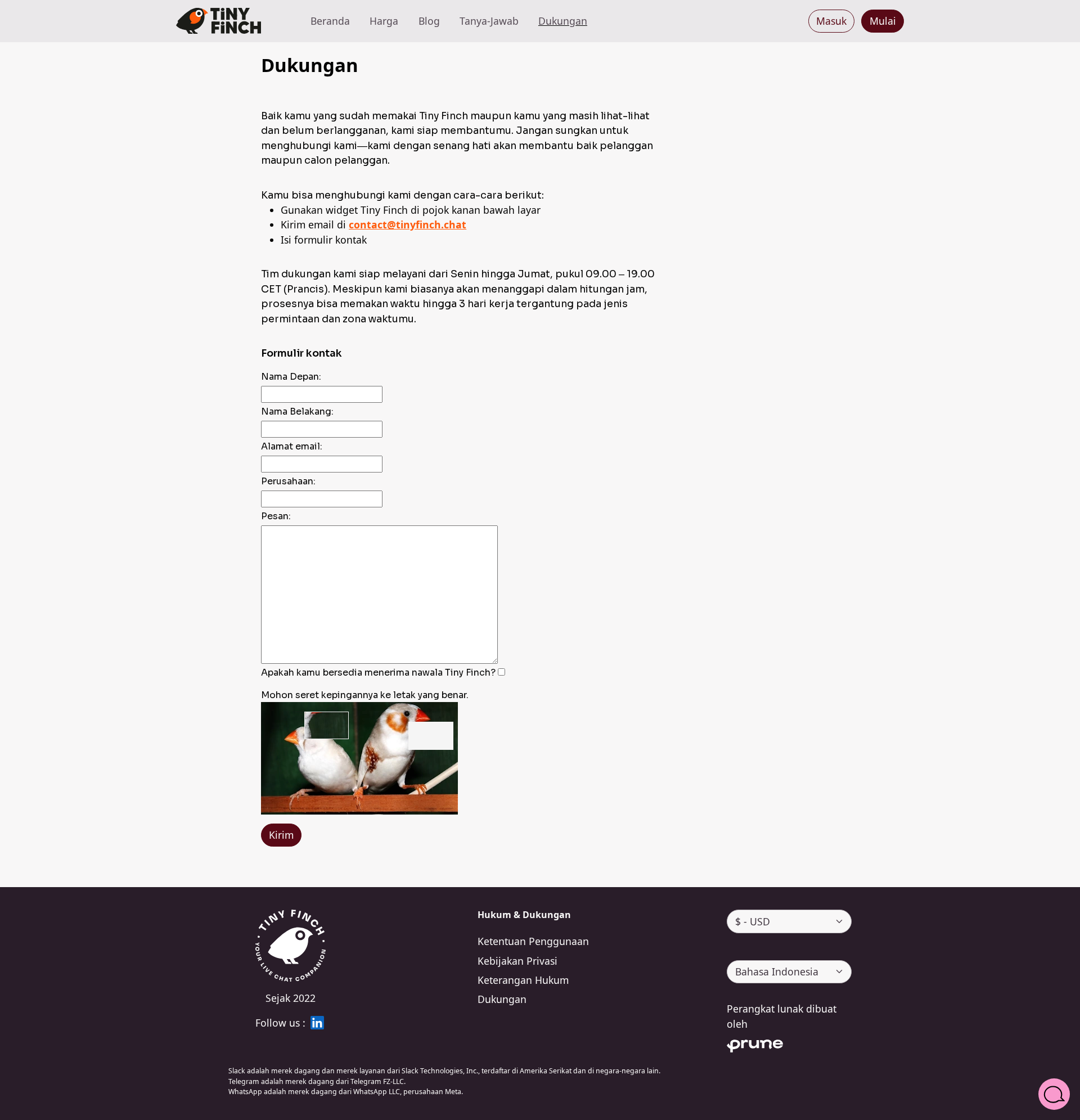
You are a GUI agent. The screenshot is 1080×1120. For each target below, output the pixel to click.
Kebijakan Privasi (517, 961)
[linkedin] (317, 1023)
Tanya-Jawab (489, 21)
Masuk (831, 21)
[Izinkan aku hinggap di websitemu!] (218, 21)
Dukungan (562, 21)
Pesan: (276, 516)
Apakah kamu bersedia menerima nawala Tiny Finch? (378, 672)
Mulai (883, 21)
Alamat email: (291, 446)
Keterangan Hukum (523, 980)
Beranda (330, 21)
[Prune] (789, 1044)
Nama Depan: (291, 377)
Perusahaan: (288, 481)
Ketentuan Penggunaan (533, 941)
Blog (429, 21)
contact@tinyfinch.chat (407, 224)
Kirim (281, 835)
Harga (384, 21)
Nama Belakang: (297, 411)
